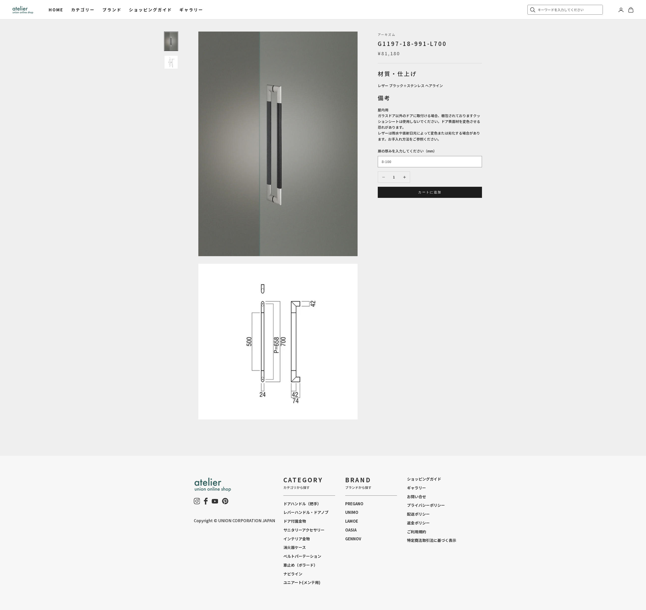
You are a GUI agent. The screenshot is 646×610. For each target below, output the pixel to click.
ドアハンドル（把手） (302, 503)
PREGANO (354, 503)
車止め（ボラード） (300, 565)
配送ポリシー (418, 514)
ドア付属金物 (294, 521)
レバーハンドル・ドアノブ (306, 512)
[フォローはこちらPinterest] (225, 501)
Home (56, 10)
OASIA (351, 530)
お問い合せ (416, 496)
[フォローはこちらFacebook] (206, 501)
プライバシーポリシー (426, 505)
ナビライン (292, 573)
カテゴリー (83, 10)
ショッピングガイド (150, 10)
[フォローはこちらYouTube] (215, 501)
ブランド (112, 10)
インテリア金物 (296, 538)
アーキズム (386, 34)
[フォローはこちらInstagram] (197, 501)
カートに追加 (429, 192)
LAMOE (351, 521)
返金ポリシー (418, 522)
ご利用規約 (416, 531)
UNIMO (351, 512)
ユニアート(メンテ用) (301, 582)
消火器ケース (294, 547)
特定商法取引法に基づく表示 (431, 540)
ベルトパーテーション (302, 556)
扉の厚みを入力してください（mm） (407, 150)
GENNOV (353, 538)
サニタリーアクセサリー (304, 530)
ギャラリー (191, 10)
